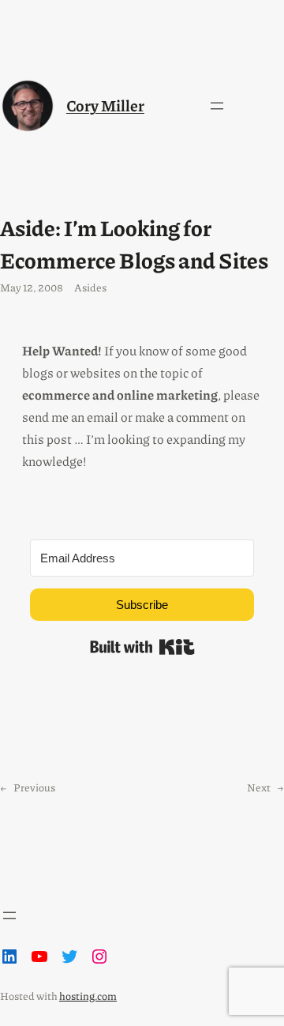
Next (259, 787)
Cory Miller (105, 105)
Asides (90, 287)
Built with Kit (142, 647)
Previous (34, 787)
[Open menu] (216, 105)
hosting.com (88, 995)
